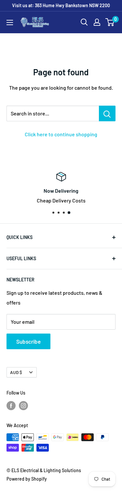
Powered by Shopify (27, 479)
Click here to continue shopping (61, 134)
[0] (110, 22)
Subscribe (28, 341)
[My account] (97, 22)
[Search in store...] (107, 113)
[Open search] (84, 22)
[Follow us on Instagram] (23, 405)
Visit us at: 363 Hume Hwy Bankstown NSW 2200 (61, 5)
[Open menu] (10, 22)
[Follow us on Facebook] (11, 405)
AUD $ (16, 372)
